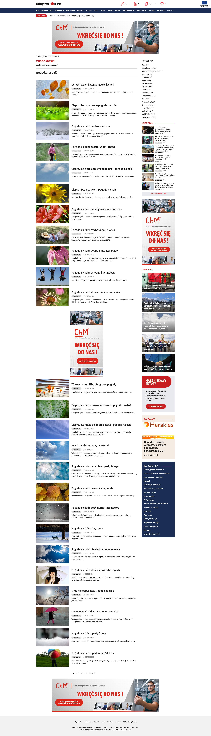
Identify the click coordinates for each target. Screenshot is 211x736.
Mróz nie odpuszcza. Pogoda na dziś (92, 590)
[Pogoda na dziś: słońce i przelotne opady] (52, 575)
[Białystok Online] (48, 4)
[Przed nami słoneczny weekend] (52, 450)
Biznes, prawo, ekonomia (154, 470)
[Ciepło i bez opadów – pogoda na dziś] (52, 110)
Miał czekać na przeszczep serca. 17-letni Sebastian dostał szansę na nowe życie (164, 185)
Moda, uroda (149, 496)
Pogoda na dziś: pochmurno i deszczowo (95, 507)
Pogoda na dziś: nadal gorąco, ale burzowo (96, 209)
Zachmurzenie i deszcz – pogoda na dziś (95, 611)
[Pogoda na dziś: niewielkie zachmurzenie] (52, 554)
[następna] (97, 673)
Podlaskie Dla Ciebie (63, 15)
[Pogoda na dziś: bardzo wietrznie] (52, 131)
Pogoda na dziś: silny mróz (87, 528)
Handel (147, 481)
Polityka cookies (95, 727)
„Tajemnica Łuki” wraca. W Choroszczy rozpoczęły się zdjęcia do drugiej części (164, 148)
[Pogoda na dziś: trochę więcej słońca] (52, 235)
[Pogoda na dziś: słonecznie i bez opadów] (52, 297)
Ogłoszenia (153, 4)
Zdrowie (151, 10)
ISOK (124, 722)
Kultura (89, 10)
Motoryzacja (141, 10)
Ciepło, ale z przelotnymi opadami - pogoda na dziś (101, 168)
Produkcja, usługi (151, 507)
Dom (143, 99)
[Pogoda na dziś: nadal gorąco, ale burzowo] (52, 214)
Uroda (144, 90)
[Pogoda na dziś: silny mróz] (52, 533)
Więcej (169, 10)
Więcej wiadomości (157, 193)
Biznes (110, 10)
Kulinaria (145, 111)
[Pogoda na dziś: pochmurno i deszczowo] (52, 512)
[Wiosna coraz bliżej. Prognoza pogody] (52, 388)
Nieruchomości (128, 10)
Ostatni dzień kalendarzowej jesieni (92, 84)
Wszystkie (145, 65)
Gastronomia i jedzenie (153, 477)
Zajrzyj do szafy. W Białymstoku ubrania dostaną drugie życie (162, 129)
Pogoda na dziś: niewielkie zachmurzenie (95, 549)
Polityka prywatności (80, 727)
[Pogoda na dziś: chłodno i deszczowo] (52, 276)
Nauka (117, 10)
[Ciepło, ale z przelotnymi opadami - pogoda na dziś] (52, 172)
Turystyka (160, 10)
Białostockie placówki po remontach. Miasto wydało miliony (165, 176)
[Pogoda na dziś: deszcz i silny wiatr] (52, 492)
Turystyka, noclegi (151, 523)
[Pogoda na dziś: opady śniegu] (52, 637)
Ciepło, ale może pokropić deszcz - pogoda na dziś (101, 405)
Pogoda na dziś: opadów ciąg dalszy (92, 653)
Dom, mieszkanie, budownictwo (156, 473)
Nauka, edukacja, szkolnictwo (156, 504)
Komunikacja (169, 4)
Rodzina (145, 93)
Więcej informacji (151, 455)
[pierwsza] (74, 673)
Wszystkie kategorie (152, 534)
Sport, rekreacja (150, 519)
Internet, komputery (152, 485)
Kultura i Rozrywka (149, 71)
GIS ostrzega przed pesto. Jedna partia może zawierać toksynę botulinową (164, 138)
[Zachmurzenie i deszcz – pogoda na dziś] (52, 616)
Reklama (147, 511)
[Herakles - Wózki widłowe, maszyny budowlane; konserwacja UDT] (158, 430)
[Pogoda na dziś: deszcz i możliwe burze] (52, 255)
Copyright (106, 727)
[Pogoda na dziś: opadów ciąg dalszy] (52, 658)
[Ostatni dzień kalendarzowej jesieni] (52, 89)
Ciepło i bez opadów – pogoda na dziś (93, 105)
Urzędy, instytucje (151, 526)
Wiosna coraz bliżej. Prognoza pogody (93, 384)
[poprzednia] (76, 673)
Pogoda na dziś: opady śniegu (89, 633)
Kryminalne (146, 102)
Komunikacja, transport (153, 489)
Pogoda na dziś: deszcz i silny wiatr (92, 488)
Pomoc (118, 722)
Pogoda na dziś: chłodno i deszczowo (93, 272)
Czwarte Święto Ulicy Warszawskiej (83, 15)
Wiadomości (59, 10)
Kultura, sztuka (150, 492)
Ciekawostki (146, 117)
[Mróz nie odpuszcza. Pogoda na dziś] (52, 595)
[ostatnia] (100, 673)
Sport (96, 10)
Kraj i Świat (146, 114)
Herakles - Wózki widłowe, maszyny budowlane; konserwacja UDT (155, 446)
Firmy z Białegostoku (44, 10)
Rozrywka (148, 515)
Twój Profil (132, 722)
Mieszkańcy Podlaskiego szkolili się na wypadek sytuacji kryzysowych (164, 166)
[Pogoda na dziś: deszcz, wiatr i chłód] (52, 152)
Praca (103, 10)
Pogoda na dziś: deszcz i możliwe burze (94, 250)
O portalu (78, 722)
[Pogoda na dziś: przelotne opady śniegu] (52, 471)
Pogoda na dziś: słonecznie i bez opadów (95, 292)
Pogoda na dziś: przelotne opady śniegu (95, 466)
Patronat (96, 722)
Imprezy (127, 4)
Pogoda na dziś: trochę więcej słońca (93, 229)
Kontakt (110, 722)
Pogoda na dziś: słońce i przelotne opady (95, 570)
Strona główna (41, 56)
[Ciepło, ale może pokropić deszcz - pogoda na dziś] (52, 409)
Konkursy (52, 15)
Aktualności (76, 89)
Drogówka (145, 105)
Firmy (140, 4)
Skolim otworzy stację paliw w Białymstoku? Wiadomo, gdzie (163, 157)
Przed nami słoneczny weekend (90, 445)
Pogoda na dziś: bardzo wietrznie (91, 126)
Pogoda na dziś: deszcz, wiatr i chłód (93, 146)
